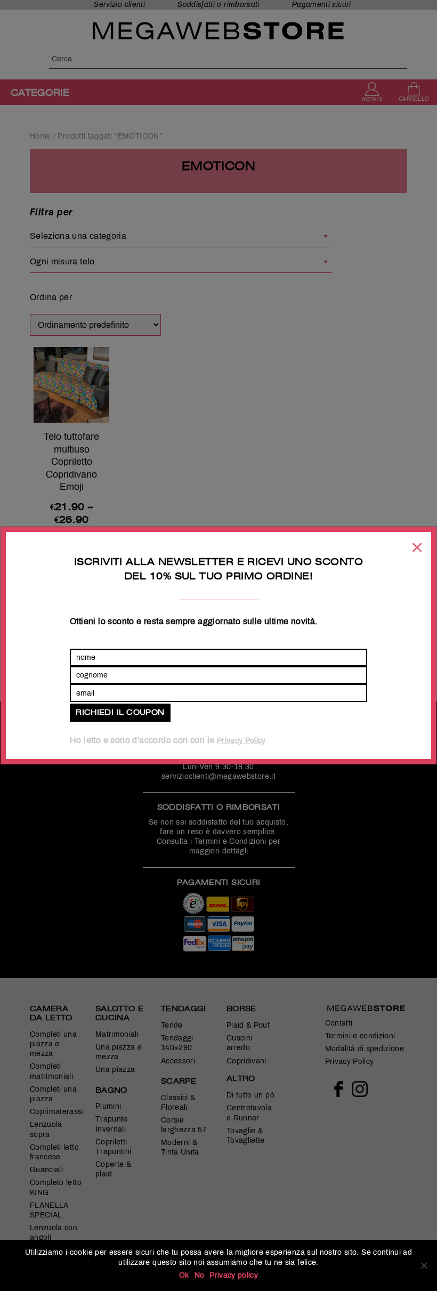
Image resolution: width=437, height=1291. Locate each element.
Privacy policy (233, 1275)
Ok (184, 1275)
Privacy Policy (241, 741)
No (200, 1275)
